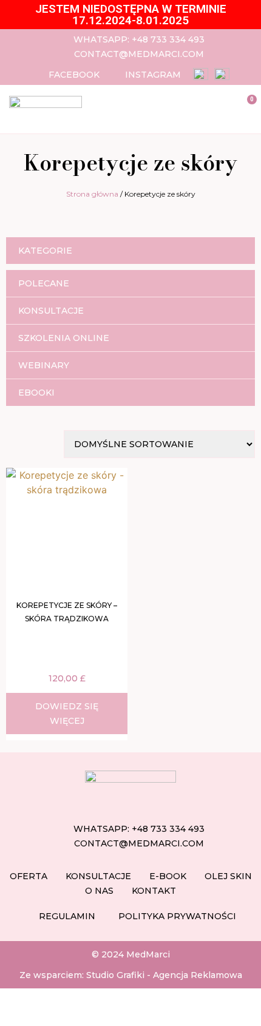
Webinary (43, 365)
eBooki (36, 392)
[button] (203, 106)
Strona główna (92, 193)
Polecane (43, 283)
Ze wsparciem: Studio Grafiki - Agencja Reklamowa (130, 975)
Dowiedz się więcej (66, 713)
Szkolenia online (63, 337)
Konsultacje (51, 310)
